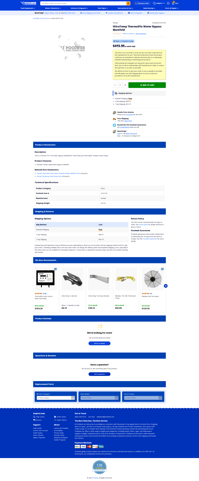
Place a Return (38, 435)
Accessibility (58, 430)
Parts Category (44, 394)
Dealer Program (60, 440)
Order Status (61, 417)
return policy (143, 224)
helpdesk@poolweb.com (105, 417)
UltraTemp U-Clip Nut (69, 296)
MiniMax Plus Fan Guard (150, 296)
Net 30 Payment (136, 13)
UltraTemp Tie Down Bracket (98, 296)
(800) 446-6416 (69, 13)
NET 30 (151, 451)
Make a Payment (39, 437)
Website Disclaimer (61, 437)
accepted (129, 114)
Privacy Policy (59, 433)
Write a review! (99, 343)
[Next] (166, 286)
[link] (147, 85)
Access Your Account (40, 430)
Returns (39, 420)
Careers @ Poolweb (61, 428)
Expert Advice (50, 13)
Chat (57, 13)
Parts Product (129, 394)
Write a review (128, 33)
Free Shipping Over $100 (91, 13)
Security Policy (59, 435)
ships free (128, 121)
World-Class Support (157, 13)
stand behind (124, 127)
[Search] (128, 3)
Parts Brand (85, 394)
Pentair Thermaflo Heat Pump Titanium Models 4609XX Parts (58, 173)
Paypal (94, 451)
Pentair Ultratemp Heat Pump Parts (49, 176)
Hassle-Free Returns (115, 13)
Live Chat (91, 417)
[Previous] (33, 286)
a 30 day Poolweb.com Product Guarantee (127, 426)
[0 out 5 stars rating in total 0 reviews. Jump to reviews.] (118, 33)
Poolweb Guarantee (150, 239)
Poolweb (36, 18)
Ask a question (141, 34)
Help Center (40, 417)
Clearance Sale (143, 3)
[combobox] (85, 3)
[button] (158, 3)
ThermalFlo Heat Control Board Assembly (43, 297)
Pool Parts (45, 18)
